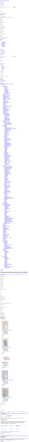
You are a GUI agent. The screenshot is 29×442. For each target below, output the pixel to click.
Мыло (5, 192)
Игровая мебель (7, 135)
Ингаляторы (6, 175)
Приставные (6, 91)
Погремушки (5, 231)
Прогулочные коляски (6, 110)
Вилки (6, 214)
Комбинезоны (6, 243)
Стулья (6, 134)
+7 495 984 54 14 (2, 53)
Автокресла (4, 121)
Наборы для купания (7, 191)
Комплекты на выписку (8, 247)
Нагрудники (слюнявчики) (6, 223)
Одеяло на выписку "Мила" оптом (6, 347)
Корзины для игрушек (8, 138)
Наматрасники (5, 103)
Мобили (4, 230)
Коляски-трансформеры (6, 109)
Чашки (6, 215)
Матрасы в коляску (7, 118)
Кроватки (4, 86)
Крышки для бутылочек (8, 219)
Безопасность (5, 140)
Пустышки (6, 174)
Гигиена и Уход (5, 165)
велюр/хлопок (2, 313)
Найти (14, 56)
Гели (5, 200)
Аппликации (6, 164)
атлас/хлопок (2, 312)
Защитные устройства (7, 144)
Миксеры (6, 209)
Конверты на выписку (8, 246)
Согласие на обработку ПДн (12, 429)
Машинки (4, 227)
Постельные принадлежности (6, 95)
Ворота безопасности (7, 143)
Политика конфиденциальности (4, 429)
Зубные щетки (7, 179)
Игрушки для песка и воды (8, 264)
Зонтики (6, 116)
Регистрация (2, 79)
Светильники (6, 154)
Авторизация (2, 4)
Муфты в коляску (7, 114)
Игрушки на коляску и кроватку (7, 237)
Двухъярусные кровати (8, 93)
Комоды (4, 94)
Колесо (6, 88)
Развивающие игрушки (6, 229)
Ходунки (6, 149)
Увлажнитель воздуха (7, 153)
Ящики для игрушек (7, 139)
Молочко (6, 202)
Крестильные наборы (6, 248)
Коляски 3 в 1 (5, 108)
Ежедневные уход (5, 169)
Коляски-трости (5, 111)
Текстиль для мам (5, 250)
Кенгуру (6, 252)
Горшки (6, 182)
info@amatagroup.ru (2, 50)
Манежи (6, 146)
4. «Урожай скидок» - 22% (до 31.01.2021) (5, 303)
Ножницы (6, 176)
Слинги (6, 253)
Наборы (4, 225)
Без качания (6, 92)
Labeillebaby (1, 298)
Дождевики (6, 117)
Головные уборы (5, 241)
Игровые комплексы (7, 258)
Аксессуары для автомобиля (8, 124)
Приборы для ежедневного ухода (7, 166)
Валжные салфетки (7, 172)
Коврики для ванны (7, 184)
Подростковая (6, 90)
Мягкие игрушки (5, 228)
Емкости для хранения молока (9, 218)
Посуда (4, 210)
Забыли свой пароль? (3, 80)
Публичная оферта (18, 429)
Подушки (4, 99)
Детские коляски (5, 106)
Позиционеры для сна (6, 102)
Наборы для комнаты (7, 161)
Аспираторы (6, 178)
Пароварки (6, 207)
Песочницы (6, 261)
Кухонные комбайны (7, 208)
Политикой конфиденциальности (6, 413)
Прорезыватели (5, 232)
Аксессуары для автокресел (6, 122)
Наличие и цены (4, 67)
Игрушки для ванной (7, 186)
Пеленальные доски (7, 130)
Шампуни (6, 193)
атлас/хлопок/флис (2, 314)
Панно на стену (7, 157)
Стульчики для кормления (8, 127)
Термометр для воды (7, 189)
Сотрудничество (4, 43)
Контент (3, 68)
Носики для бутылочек (8, 220)
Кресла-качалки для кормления (7, 204)
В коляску (4, 239)
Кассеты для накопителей (8, 167)
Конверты (4, 238)
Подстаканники (7, 115)
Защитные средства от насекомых (9, 197)
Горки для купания (7, 190)
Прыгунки (6, 148)
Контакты (3, 46)
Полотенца (6, 188)
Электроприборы (5, 152)
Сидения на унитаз (7, 183)
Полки (6, 163)
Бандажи (6, 255)
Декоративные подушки (8, 160)
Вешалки (6, 162)
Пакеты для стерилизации (8, 221)
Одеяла (4, 100)
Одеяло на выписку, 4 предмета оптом (7, 397)
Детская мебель (5, 125)
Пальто (6, 242)
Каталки (6, 151)
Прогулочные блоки (6, 113)
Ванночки (6, 185)
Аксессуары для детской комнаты (7, 155)
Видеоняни (6, 141)
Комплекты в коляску (7, 119)
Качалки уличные (7, 263)
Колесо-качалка (7, 89)
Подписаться (11, 425)
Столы (6, 133)
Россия (1, 308)
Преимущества (4, 42)
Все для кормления (5, 203)
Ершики (6, 222)
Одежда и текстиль (5, 240)
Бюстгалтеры (6, 251)
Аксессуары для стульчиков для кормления (10, 128)
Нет (0, 300)
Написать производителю (4, 425)
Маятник (6, 87)
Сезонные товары (5, 256)
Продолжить (2, 441)
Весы (5, 180)
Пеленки (4, 104)
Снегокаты (6, 265)
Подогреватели (7, 205)
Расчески (6, 177)
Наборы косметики (7, 196)
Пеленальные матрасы (8, 129)
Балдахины (4, 97)
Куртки (6, 245)
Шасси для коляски (5, 112)
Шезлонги (6, 147)
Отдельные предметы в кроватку (7, 105)
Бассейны (6, 262)
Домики (6, 260)
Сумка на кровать (7, 159)
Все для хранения (5, 136)
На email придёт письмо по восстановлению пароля (7, 83)
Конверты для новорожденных (9, 244)
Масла (5, 194)
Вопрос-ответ (3, 44)
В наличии (1, 277)
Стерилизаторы (7, 206)
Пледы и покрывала (5, 101)
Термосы (6, 212)
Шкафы (6, 126)
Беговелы (6, 257)
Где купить (3, 45)
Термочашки (6, 217)
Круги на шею (7, 187)
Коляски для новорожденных (7, 107)
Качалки (6, 150)
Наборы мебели (7, 132)
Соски (4, 224)
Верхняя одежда (7, 267)
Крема (5, 195)
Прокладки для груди (7, 170)
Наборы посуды (7, 216)
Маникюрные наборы (7, 181)
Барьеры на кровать (7, 142)
